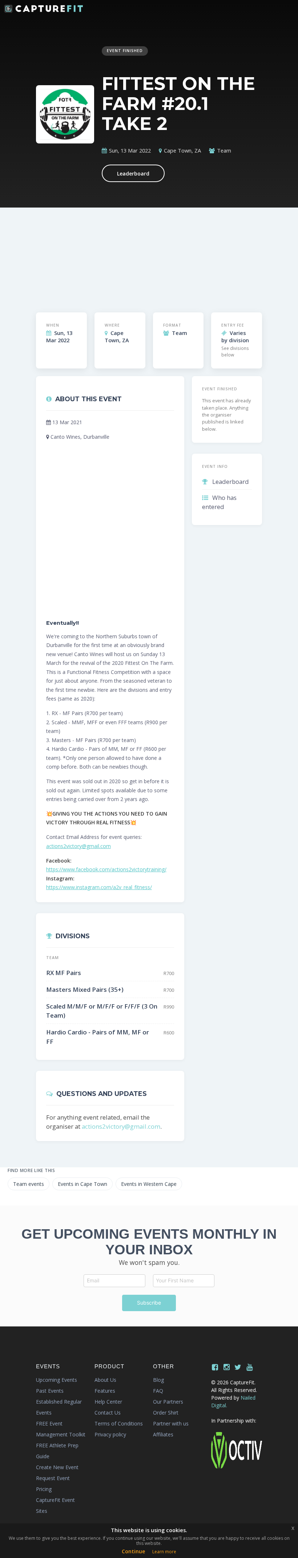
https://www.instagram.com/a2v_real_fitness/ (99, 887)
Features (104, 1390)
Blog (158, 1379)
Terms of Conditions (118, 1423)
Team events (28, 1183)
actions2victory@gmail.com (78, 846)
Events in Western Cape (149, 1183)
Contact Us (107, 1412)
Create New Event (57, 1467)
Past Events (50, 1390)
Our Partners (168, 1401)
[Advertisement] (149, 254)
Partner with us (171, 1423)
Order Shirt (165, 1412)
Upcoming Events (56, 1379)
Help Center (108, 1401)
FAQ (158, 1390)
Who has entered (219, 502)
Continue (133, 1551)
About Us (105, 1379)
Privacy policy (110, 1434)
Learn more (164, 1552)
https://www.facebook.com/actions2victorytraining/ (106, 869)
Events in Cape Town (82, 1183)
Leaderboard (133, 173)
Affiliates (163, 1434)
